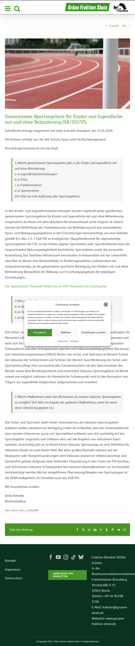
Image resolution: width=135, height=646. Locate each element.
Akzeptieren (39, 332)
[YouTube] (58, 557)
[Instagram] (65, 557)
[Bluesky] (81, 557)
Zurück (114, 25)
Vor (124, 25)
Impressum (74, 341)
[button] (106, 304)
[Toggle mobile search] (17, 8)
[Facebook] (50, 557)
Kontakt (10, 560)
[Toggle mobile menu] (8, 8)
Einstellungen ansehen (93, 332)
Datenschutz (63, 341)
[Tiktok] (73, 557)
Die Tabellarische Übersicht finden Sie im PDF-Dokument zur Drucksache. (56, 286)
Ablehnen (66, 332)
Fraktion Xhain (17, 510)
